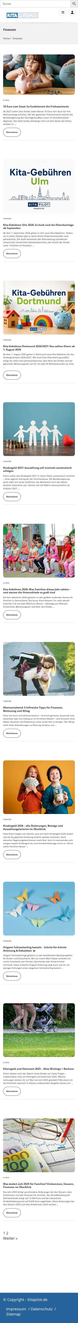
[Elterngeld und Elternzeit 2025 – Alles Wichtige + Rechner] (39, 1030)
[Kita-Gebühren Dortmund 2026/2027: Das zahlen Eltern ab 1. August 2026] (39, 307)
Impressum (16, 1308)
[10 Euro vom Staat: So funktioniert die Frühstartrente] (39, 74)
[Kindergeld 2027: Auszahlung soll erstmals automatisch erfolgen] (39, 429)
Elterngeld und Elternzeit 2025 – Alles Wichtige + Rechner (38, 1068)
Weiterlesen (12, 132)
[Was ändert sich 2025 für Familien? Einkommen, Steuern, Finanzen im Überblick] (39, 1145)
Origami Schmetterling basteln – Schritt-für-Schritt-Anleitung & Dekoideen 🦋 (35, 949)
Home (6, 38)
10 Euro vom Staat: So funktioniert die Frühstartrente (36, 106)
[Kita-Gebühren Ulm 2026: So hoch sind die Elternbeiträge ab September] (39, 186)
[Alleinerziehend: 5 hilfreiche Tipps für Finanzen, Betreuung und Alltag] (39, 669)
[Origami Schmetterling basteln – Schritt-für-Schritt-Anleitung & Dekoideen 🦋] (39, 909)
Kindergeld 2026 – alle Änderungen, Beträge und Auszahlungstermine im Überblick (33, 827)
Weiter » (10, 1238)
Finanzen (7, 219)
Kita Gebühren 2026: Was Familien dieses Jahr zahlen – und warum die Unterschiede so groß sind (37, 591)
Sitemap (13, 1314)
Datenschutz (41, 1308)
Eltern (6, 100)
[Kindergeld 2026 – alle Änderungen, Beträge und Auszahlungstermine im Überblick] (39, 787)
